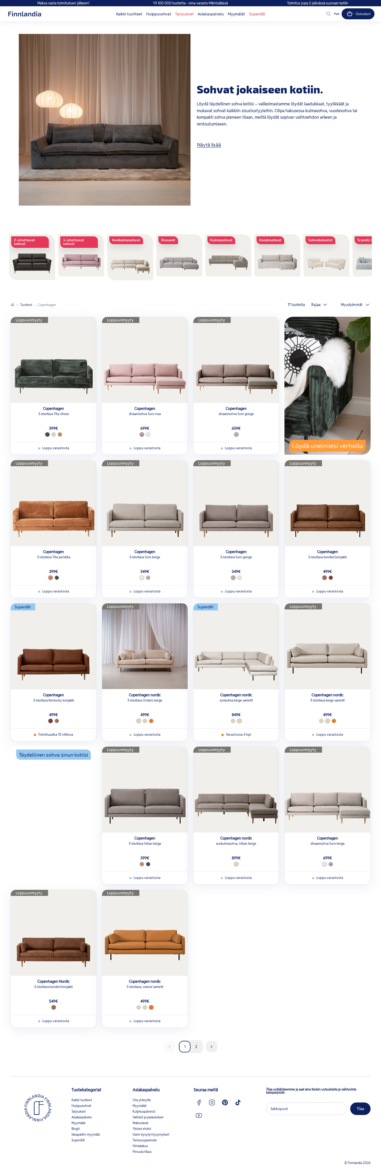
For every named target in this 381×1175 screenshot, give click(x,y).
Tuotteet (26, 305)
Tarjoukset (184, 13)
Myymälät (236, 13)
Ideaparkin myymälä (86, 1134)
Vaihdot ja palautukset (148, 1117)
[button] (332, 14)
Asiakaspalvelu (211, 13)
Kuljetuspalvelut (144, 1111)
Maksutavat (140, 1123)
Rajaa (315, 304)
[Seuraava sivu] (211, 1046)
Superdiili (257, 13)
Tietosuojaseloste (145, 1140)
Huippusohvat (158, 13)
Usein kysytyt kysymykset (151, 1134)
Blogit (76, 1129)
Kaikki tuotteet (129, 13)
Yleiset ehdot (142, 1129)
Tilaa (360, 1108)
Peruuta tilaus (142, 1152)
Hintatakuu (140, 1146)
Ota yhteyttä (142, 1100)
